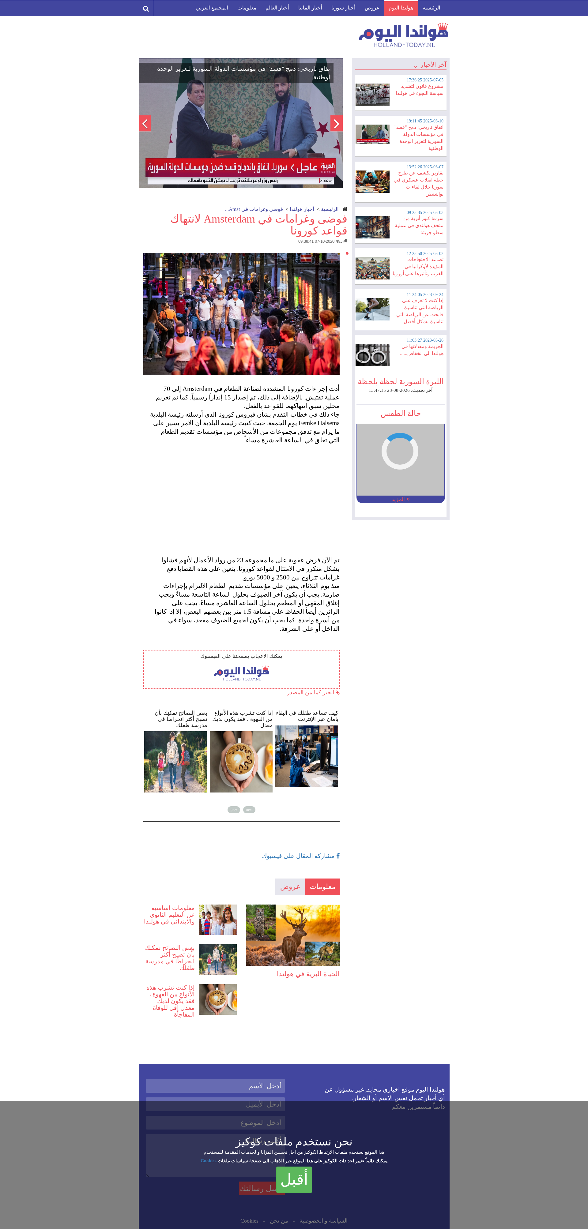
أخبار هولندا (302, 209)
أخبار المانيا (310, 8)
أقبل (294, 1179)
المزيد (398, 499)
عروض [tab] (290, 886)
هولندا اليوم (401, 8)
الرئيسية (431, 8)
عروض (372, 8)
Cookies (209, 1160)
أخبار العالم (277, 8)
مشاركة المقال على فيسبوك (299, 855)
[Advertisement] (244, 496)
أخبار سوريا (343, 8)
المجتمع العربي (212, 8)
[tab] (400, 92)
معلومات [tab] (322, 886)
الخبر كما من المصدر (311, 692)
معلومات (246, 8)
